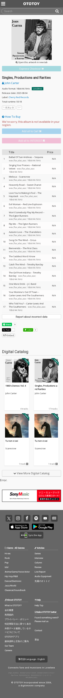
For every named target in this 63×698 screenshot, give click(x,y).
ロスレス (9, 107)
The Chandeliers (33, 232)
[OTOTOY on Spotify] (36, 518)
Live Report (40, 572)
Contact (38, 630)
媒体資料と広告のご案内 (17, 641)
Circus (33, 240)
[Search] (58, 11)
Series (38, 553)
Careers (8, 650)
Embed (10, 335)
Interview (39, 558)
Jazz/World (10, 585)
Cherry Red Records (19, 97)
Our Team (9, 646)
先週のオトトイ (42, 581)
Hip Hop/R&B (11, 576)
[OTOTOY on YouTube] (45, 518)
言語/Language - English (32, 659)
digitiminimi (27, 685)
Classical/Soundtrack (15, 590)
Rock (7, 558)
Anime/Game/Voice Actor (17, 572)
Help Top (39, 605)
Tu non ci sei (11, 440)
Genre (10, 548)
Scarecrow (24, 176)
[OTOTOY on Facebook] (27, 518)
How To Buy (12, 117)
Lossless (37, 88)
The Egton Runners (18, 215)
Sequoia (38, 157)
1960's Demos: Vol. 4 (15, 385)
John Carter (11, 83)
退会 (37, 639)
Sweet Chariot (34, 184)
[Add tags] (19, 108)
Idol (6, 567)
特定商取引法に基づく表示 (18, 624)
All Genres (20, 548)
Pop (7, 562)
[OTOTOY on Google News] (54, 518)
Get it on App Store (19, 526)
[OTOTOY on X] (9, 518)
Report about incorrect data (31, 316)
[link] (31, 68)
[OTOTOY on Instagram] (18, 518)
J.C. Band (31, 283)
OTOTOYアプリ (12, 636)
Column (38, 562)
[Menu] (3, 3)
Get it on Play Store (43, 526)
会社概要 (9, 610)
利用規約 (9, 614)
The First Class (30, 248)
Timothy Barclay (35, 264)
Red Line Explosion (32, 204)
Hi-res (7, 553)
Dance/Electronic (13, 581)
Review (38, 567)
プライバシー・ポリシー (17, 619)
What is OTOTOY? (13, 605)
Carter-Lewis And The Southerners (26, 295)
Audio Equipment (43, 576)
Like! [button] (29, 330)
